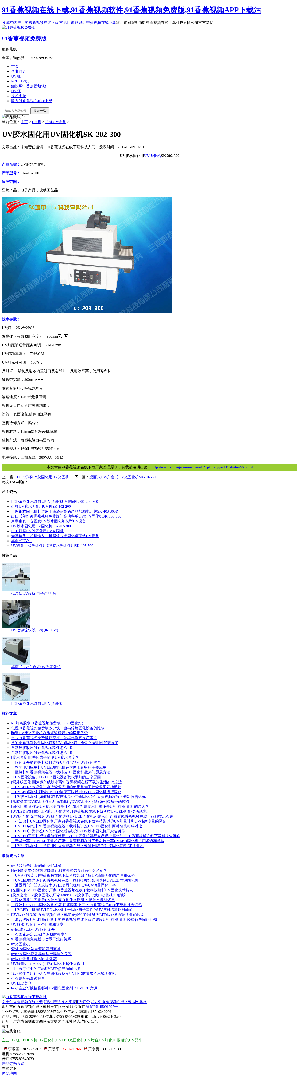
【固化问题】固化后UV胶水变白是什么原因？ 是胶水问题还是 (63, 900)
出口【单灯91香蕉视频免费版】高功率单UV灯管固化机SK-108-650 (66, 516)
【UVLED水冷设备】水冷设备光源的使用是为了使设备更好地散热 (66, 787)
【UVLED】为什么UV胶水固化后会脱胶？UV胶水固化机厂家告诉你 (68, 831)
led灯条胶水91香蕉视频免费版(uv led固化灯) (47, 723)
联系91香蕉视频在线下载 (95, 23)
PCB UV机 (20, 81)
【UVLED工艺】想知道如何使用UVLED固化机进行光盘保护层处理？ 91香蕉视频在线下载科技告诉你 (95, 836)
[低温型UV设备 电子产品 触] (16, 590)
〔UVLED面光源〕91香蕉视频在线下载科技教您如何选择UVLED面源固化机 (74, 880)
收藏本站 (9, 23)
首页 (15, 66)
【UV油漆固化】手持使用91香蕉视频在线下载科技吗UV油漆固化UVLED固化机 (77, 846)
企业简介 (18, 71)
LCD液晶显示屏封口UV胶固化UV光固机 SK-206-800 (54, 502)
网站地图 (139, 1002)
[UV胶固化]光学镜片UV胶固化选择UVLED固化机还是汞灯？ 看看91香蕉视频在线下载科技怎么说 (92, 816)
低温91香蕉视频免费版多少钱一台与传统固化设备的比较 (58, 728)
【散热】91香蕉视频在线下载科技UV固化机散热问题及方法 (60, 772)
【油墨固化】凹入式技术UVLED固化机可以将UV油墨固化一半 (63, 885)
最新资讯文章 (13, 856)
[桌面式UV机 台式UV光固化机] (16, 663)
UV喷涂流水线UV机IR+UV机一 (37, 630)
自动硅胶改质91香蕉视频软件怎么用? (42, 748)
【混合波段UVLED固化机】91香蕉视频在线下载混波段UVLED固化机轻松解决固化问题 (84, 920)
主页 (24, 122)
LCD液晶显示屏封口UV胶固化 (36, 704)
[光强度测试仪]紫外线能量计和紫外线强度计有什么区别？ (59, 870)
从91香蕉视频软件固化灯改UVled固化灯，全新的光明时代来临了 (64, 743)
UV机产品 (52, 1002)
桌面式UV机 (21, 541)
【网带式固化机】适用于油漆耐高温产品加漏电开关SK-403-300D (64, 511)
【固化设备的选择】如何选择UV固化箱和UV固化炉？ (56, 762)
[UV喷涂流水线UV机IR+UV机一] (16, 627)
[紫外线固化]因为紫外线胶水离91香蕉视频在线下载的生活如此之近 (66, 782)
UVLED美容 (21, 983)
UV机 (16, 76)
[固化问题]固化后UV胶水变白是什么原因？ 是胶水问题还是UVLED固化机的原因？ (80, 806)
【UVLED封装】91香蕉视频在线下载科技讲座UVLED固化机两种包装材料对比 (76, 826)
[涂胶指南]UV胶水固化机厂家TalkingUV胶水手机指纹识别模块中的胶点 (70, 802)
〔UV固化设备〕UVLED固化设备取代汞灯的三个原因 (56, 777)
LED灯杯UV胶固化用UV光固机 (43, 477)
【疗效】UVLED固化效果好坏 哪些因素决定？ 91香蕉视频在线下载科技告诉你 (76, 905)
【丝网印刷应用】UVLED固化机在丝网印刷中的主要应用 (59, 767)
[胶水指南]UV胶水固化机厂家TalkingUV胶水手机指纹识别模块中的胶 (68, 895)
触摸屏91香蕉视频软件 (30, 86)
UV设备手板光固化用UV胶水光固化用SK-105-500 (52, 546)
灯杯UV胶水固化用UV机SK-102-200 (41, 506)
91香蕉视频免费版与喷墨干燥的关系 (41, 939)
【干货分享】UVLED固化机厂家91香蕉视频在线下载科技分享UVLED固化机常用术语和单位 (87, 841)
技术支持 (18, 96)
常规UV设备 (55, 122)
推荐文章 (9, 713)
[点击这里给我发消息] (4, 1049)
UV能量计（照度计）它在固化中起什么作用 (47, 964)
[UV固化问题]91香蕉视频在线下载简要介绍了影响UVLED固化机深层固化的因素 (77, 915)
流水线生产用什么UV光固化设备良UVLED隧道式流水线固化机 (63, 973)
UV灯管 (83, 1002)
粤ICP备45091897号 (102, 1007)
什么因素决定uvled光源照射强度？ (39, 934)
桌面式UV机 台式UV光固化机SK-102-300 (123, 477)
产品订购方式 (13, 1064)
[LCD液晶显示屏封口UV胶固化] (16, 700)
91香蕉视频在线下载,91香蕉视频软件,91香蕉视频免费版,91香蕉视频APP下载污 (131, 10)
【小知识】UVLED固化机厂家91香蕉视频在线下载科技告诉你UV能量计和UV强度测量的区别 (88, 821)
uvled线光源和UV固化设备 (33, 929)
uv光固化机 (20, 944)
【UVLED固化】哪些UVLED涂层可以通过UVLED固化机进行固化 (66, 792)
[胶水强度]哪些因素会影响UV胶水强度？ (45, 757)
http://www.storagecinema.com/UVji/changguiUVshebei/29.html (202, 467)
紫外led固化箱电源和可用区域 (36, 949)
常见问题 (66, 23)
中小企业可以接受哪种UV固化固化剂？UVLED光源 (54, 988)
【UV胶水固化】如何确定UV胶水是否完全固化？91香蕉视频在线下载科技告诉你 (78, 797)
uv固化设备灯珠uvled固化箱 (34, 959)
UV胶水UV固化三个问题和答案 (37, 924)
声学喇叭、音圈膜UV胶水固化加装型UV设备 (48, 521)
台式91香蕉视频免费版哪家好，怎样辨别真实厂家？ (54, 738)
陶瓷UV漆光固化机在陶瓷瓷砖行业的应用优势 (49, 733)
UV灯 (16, 91)
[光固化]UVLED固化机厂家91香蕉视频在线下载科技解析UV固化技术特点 (72, 890)
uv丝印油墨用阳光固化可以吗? (36, 866)
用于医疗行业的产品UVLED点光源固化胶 (45, 969)
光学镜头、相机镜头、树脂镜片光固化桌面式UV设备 (55, 536)
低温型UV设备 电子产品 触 (33, 594)
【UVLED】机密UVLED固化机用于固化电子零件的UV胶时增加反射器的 (72, 910)
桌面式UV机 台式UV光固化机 (36, 667)
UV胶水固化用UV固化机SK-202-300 (41, 526)
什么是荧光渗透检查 (28, 978)
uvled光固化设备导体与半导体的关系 (41, 954)
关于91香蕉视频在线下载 (38, 23)
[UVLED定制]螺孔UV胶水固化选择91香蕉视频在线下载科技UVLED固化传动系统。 (80, 811)
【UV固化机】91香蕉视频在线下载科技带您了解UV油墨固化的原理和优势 (73, 875)
